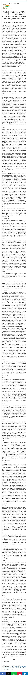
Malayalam (10, 669)
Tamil (21, 667)
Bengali (21, 666)
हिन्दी (18, 666)
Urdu (12, 666)
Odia (18, 667)
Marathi (15, 666)
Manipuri (7, 667)
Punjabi (11, 667)
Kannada (5, 669)
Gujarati (15, 667)
